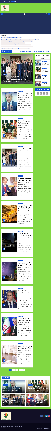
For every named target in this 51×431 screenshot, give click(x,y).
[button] (46, 14)
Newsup (18, 426)
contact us (42, 425)
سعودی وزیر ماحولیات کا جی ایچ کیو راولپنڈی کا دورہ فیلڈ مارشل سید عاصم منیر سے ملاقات (38, 388)
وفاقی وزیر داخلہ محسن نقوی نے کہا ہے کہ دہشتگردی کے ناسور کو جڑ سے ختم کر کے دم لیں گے (16, 44)
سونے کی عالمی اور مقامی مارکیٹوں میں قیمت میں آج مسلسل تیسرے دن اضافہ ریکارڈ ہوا (16, 41)
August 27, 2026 (23, 350)
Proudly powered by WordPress (7, 426)
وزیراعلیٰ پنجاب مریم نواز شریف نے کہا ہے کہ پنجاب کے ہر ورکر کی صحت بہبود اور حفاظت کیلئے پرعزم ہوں (20, 39)
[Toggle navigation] (24, 14)
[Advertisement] (25, 24)
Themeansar (3, 427)
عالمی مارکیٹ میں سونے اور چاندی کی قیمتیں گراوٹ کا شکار (25, 208)
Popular (46, 55)
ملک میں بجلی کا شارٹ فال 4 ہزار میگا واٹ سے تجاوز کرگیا (25, 235)
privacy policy (39, 428)
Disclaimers (48, 425)
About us (37, 425)
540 (20, 370)
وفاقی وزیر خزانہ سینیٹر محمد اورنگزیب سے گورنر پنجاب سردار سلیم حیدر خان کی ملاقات (15, 48)
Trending (43, 58)
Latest (39, 55)
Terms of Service (46, 428)
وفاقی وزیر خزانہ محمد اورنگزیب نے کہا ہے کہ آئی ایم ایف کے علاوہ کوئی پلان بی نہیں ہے (17, 46)
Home (33, 425)
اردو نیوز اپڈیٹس (5, 74)
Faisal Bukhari (17, 81)
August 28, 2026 (8, 81)
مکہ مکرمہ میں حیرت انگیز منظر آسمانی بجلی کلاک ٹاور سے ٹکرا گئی (25, 265)
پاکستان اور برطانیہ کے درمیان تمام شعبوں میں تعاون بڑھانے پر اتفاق (16, 79)
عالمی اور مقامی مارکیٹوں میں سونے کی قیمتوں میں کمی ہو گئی (11, 37)
